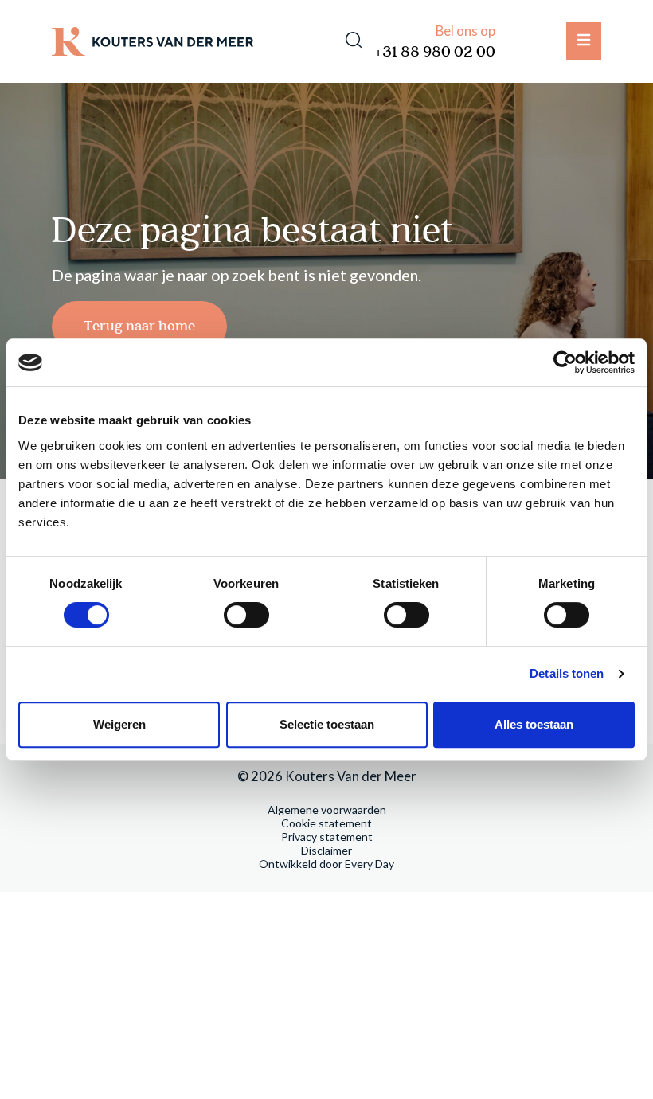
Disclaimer (326, 850)
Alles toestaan (534, 724)
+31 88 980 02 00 (434, 52)
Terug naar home (139, 326)
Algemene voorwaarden (327, 809)
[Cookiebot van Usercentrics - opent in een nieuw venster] (565, 362)
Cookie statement (326, 823)
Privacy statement (327, 836)
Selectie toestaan (327, 724)
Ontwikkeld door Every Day (326, 863)
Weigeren (119, 724)
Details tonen (567, 673)
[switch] (246, 615)
